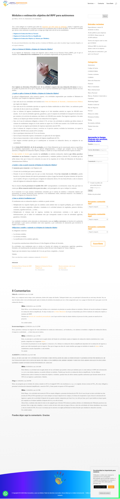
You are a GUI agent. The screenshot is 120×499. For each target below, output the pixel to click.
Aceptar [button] (111, 487)
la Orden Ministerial (60, 311)
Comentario (95, 161)
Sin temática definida (94, 123)
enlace (43, 341)
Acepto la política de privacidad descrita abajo (96, 185)
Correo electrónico (97, 150)
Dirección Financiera (94, 80)
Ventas (90, 129)
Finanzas (90, 83)
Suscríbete (109, 3)
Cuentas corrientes (93, 74)
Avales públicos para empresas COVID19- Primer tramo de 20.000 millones (97, 35)
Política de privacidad (94, 194)
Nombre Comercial (93, 104)
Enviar (90, 190)
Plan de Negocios (93, 107)
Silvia (16, 18)
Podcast (90, 110)
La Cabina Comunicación (77, 493)
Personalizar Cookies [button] (100, 487)
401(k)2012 (44, 257)
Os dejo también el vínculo (20, 154)
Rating (90, 120)
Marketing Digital (93, 101)
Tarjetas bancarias (93, 126)
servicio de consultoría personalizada (40, 316)
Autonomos (28, 18)
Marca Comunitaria (93, 86)
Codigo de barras (93, 68)
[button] (5, 493)
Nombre (94, 144)
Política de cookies (105, 493)
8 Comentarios (37, 18)
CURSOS (90, 77)
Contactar (101, 3)
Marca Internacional (94, 90)
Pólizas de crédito (93, 114)
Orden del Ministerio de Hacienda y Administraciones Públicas (64, 101)
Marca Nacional (92, 93)
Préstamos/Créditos (93, 117)
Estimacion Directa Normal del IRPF (22, 266)
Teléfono (90, 155)
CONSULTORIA (93, 71)
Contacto (60, 495)
